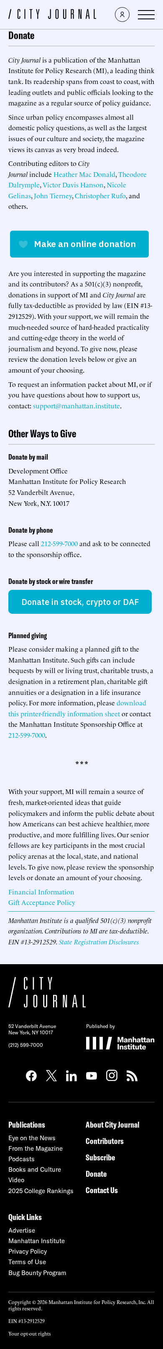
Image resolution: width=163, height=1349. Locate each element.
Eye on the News (32, 1138)
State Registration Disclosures (99, 941)
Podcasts (21, 1159)
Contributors (105, 1141)
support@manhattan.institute (76, 405)
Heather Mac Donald (84, 174)
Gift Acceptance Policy (41, 902)
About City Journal (113, 1124)
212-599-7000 (59, 543)
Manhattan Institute (36, 1241)
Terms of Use (27, 1262)
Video (16, 1180)
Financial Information (41, 891)
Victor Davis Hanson (73, 184)
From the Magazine (35, 1148)
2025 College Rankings (41, 1191)
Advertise (21, 1230)
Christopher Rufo (100, 195)
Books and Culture (34, 1169)
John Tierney (53, 195)
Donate (96, 1173)
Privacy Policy (27, 1251)
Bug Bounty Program (37, 1273)
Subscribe (100, 1157)
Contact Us (102, 1190)
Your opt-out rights (29, 1333)
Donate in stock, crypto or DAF (80, 601)
